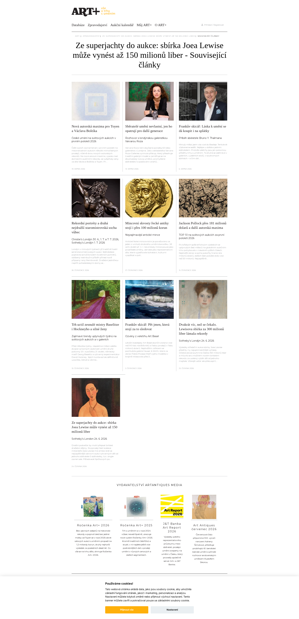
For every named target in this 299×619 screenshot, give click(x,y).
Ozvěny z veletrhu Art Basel (142, 336)
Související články (208, 36)
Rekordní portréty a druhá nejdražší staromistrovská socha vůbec (94, 227)
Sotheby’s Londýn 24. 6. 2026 (196, 340)
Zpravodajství (97, 25)
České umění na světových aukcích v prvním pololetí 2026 (94, 139)
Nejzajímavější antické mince (142, 234)
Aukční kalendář (122, 25)
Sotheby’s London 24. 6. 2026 (89, 438)
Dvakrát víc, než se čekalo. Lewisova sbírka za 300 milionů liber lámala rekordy (201, 329)
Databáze (78, 25)
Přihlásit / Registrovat (213, 25)
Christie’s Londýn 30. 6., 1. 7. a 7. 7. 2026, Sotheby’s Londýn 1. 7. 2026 (95, 241)
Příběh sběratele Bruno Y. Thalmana (200, 138)
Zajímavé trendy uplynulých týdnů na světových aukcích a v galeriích (94, 338)
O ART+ (160, 25)
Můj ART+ (144, 25)
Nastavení (172, 609)
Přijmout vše (127, 609)
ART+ (77, 36)
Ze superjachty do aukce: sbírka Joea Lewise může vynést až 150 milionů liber (148, 36)
